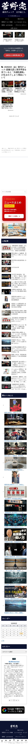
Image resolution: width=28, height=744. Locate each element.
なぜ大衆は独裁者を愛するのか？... (14, 426)
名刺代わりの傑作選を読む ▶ (14, 55)
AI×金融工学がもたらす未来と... (13, 584)
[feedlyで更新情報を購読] (16, 700)
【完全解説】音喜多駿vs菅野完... (13, 498)
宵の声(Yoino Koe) (14, 661)
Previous (1, 37)
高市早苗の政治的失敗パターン (13, 441)
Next (27, 37)
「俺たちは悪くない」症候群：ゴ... (14, 570)
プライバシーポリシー (20, 736)
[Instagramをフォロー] (14, 700)
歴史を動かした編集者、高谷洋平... (14, 455)
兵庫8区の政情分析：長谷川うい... (13, 556)
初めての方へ (20, 730)
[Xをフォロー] (12, 700)
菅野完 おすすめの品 (7, 736)
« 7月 (2, 640)
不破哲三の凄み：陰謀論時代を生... (14, 542)
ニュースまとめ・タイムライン (20, 733)
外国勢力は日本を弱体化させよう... (14, 527)
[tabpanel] (8, 36)
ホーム (7, 730)
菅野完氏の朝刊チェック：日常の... (14, 484)
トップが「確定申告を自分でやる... (14, 598)
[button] (25, 192)
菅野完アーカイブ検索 (7, 732)
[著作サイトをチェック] (10, 700)
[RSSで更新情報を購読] (18, 700)
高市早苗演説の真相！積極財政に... (14, 469)
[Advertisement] (14, 131)
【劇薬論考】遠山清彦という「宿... (14, 512)
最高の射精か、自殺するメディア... (14, 412)
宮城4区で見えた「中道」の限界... (13, 612)
